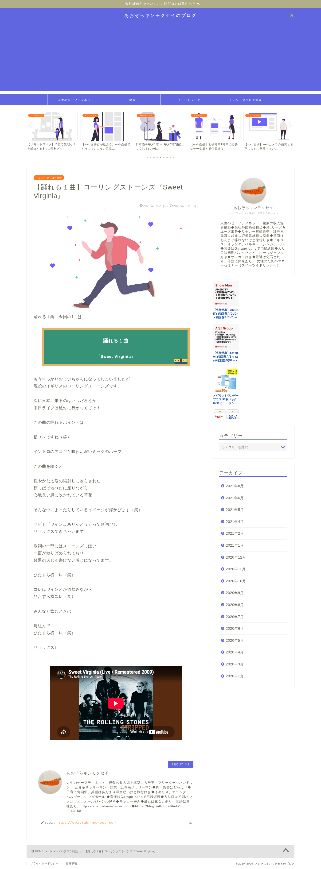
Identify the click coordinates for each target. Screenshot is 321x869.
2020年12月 (236, 557)
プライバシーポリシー (44, 863)
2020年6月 (235, 628)
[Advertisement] (160, 58)
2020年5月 (235, 640)
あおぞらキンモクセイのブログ (160, 15)
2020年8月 (235, 605)
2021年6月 (235, 498)
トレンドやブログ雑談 (245, 100)
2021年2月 (235, 533)
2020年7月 (235, 617)
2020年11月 (236, 569)
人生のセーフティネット (76, 100)
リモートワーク (188, 100)
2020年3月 (235, 664)
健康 (132, 100)
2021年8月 (235, 486)
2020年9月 (235, 593)
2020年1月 (235, 676)
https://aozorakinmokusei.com (87, 822)
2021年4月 (235, 522)
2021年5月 (235, 510)
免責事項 (71, 863)
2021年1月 (235, 545)
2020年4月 (235, 652)
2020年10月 (236, 581)
